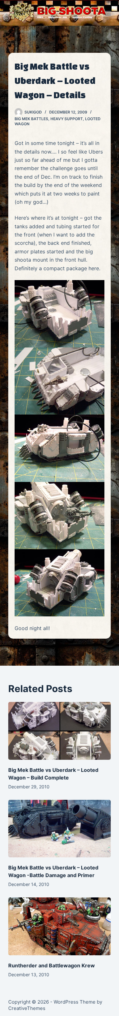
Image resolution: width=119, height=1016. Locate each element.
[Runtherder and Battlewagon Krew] (59, 926)
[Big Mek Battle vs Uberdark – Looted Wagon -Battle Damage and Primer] (59, 828)
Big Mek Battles (31, 118)
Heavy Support (66, 118)
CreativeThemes (26, 1008)
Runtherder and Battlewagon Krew (51, 965)
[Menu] (108, 13)
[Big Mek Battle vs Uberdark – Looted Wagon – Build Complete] (59, 730)
